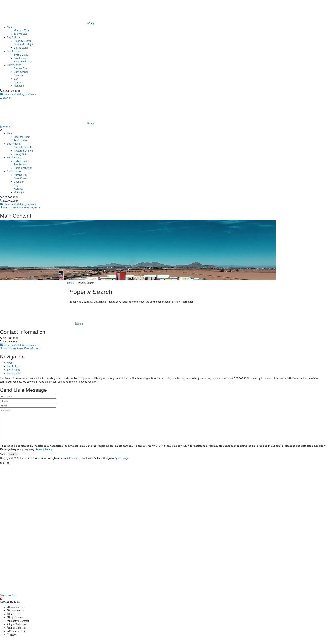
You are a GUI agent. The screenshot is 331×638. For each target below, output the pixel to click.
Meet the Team (22, 30)
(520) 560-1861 (11, 90)
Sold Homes (20, 58)
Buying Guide (21, 47)
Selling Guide (21, 54)
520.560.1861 (10, 197)
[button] (1, 598)
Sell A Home (13, 51)
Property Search (23, 40)
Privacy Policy (44, 449)
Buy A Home (14, 37)
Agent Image (122, 458)
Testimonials (20, 34)
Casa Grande (21, 71)
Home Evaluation (23, 61)
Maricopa (19, 85)
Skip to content (8, 595)
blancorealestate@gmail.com (19, 94)
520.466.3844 (10, 200)
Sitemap (73, 458)
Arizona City (20, 68)
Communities (14, 65)
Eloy (16, 78)
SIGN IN (7, 97)
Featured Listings (23, 44)
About (10, 27)
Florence (18, 82)
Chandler (19, 75)
